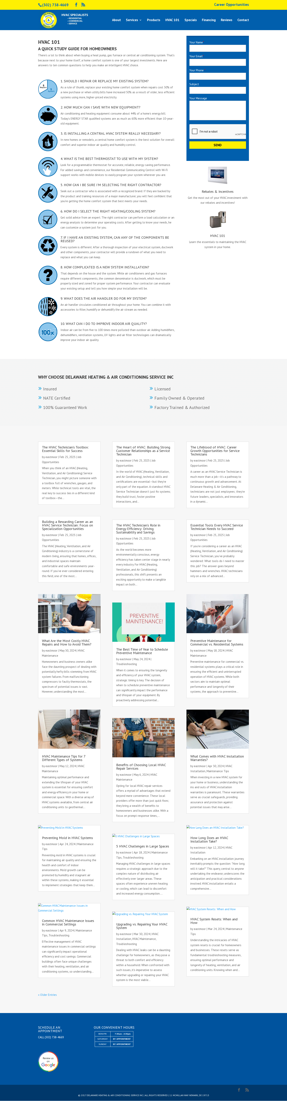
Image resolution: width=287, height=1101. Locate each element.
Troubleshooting (59, 935)
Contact (243, 20)
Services (132, 20)
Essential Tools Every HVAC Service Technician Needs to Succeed (216, 527)
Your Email (196, 56)
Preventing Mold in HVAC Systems (67, 838)
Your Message (198, 98)
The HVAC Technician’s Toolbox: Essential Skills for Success (65, 449)
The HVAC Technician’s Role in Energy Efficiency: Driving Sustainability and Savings (138, 528)
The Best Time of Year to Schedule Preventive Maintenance (142, 651)
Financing (209, 20)
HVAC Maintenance (144, 939)
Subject (194, 84)
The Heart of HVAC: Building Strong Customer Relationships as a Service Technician (143, 450)
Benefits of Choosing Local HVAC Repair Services (141, 767)
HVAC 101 (172, 20)
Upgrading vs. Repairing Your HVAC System (141, 926)
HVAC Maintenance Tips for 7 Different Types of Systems (63, 758)
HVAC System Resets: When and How (214, 921)
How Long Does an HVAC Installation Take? (209, 840)
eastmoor (51, 457)
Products (153, 20)
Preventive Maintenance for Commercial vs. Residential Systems (216, 642)
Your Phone (197, 70)
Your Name (196, 42)
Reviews (226, 20)
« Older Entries (47, 995)
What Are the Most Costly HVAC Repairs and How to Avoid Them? (66, 642)
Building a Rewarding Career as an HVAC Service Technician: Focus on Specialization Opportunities (67, 525)
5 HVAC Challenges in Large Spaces (142, 846)
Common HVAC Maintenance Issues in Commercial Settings (68, 922)
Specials (190, 20)
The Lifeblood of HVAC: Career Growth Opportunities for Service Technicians (215, 450)
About (116, 20)
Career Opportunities (231, 5)
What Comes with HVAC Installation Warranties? (217, 758)
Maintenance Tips (218, 771)
